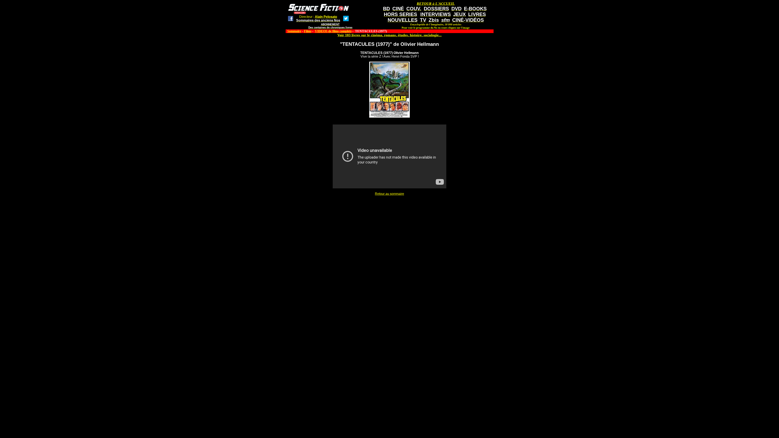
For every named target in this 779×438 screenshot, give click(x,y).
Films (307, 31)
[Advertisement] (389, 205)
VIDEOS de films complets (333, 31)
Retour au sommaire (389, 193)
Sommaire (294, 31)
